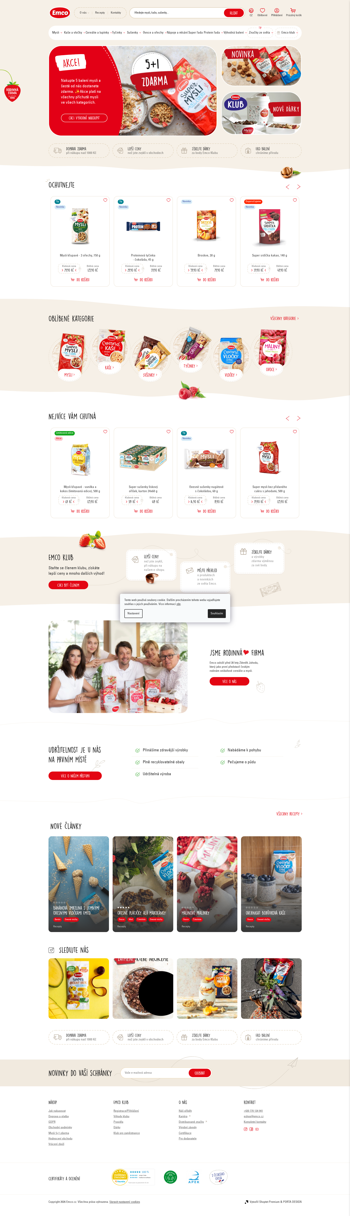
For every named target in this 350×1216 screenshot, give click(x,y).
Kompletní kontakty (255, 1122)
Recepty (100, 12)
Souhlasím (217, 613)
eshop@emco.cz (253, 1116)
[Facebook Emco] (251, 1129)
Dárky (117, 1127)
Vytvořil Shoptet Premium (265, 1202)
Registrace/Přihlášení (126, 1111)
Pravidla (118, 1122)
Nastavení (133, 613)
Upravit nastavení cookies (125, 1202)
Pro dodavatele (188, 1138)
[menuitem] (57, 33)
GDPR (52, 1122)
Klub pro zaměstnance (127, 1133)
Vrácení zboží (56, 1144)
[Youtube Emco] (257, 1129)
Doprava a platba (59, 1116)
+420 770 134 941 (253, 1111)
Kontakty (116, 12)
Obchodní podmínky (60, 1127)
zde (179, 604)
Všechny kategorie (283, 318)
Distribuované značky (191, 1122)
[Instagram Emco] (245, 1129)
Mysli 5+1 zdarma (59, 1133)
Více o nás (229, 681)
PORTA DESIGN (292, 1202)
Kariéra (183, 1116)
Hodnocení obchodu (60, 1138)
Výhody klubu (121, 1116)
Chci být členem (68, 585)
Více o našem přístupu (75, 775)
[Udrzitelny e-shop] (170, 1178)
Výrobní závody (188, 1127)
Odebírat (200, 1072)
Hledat (234, 12)
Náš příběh (185, 1111)
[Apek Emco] (193, 1178)
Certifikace (185, 1133)
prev (288, 187)
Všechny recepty (288, 813)
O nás (83, 12)
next (299, 187)
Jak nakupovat (57, 1111)
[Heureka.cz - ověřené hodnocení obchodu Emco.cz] (133, 1178)
